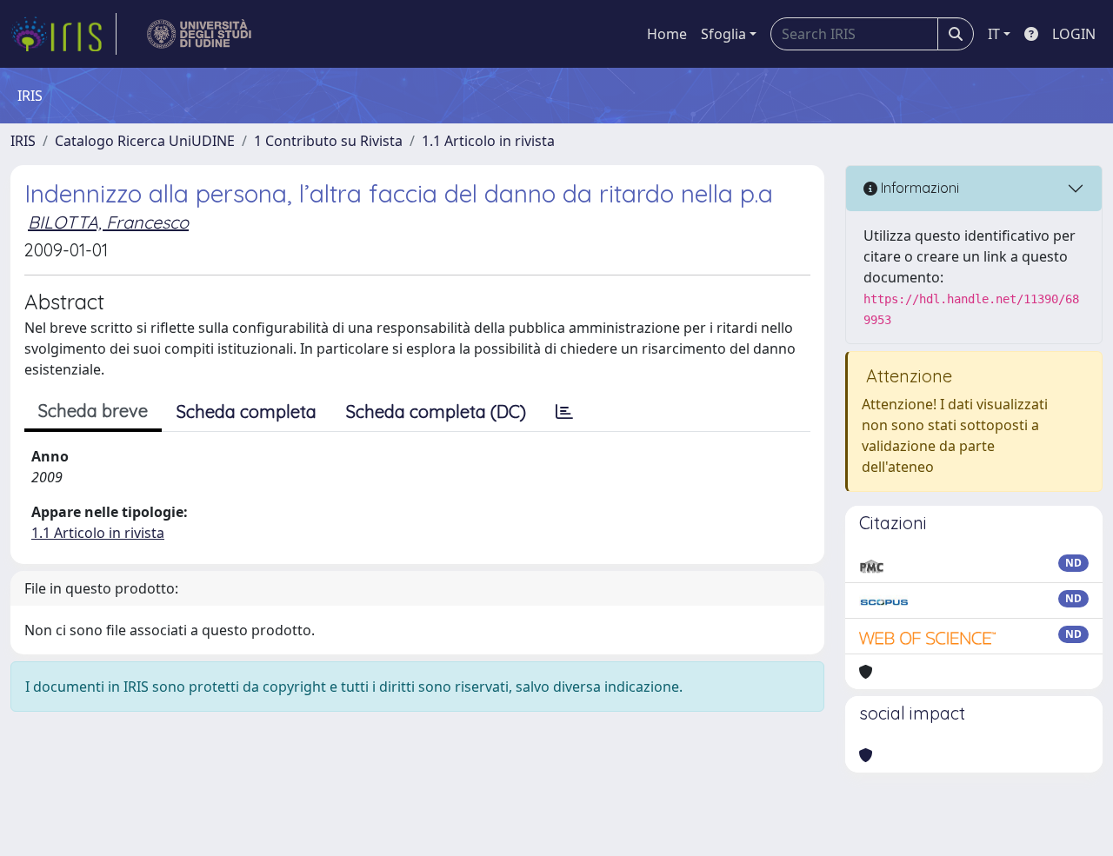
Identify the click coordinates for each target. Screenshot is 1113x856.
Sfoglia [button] (723, 33)
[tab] (564, 412)
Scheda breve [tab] (93, 410)
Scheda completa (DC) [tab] (436, 411)
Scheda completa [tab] (247, 411)
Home (667, 33)
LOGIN (1074, 33)
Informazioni (918, 187)
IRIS (23, 140)
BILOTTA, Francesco (108, 222)
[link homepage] (63, 34)
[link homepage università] (199, 34)
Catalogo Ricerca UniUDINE (145, 140)
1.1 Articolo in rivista (488, 140)
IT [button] (994, 33)
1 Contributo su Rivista (328, 140)
